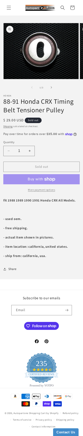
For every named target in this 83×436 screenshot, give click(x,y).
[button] (9, 8)
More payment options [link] (41, 189)
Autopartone (21, 412)
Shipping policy (65, 419)
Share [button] (12, 269)
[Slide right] (51, 87)
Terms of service (22, 419)
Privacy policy (44, 419)
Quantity (8, 142)
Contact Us (65, 432)
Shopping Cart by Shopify (44, 412)
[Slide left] (32, 87)
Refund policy (70, 413)
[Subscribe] (67, 310)
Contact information (44, 426)
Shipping (8, 126)
